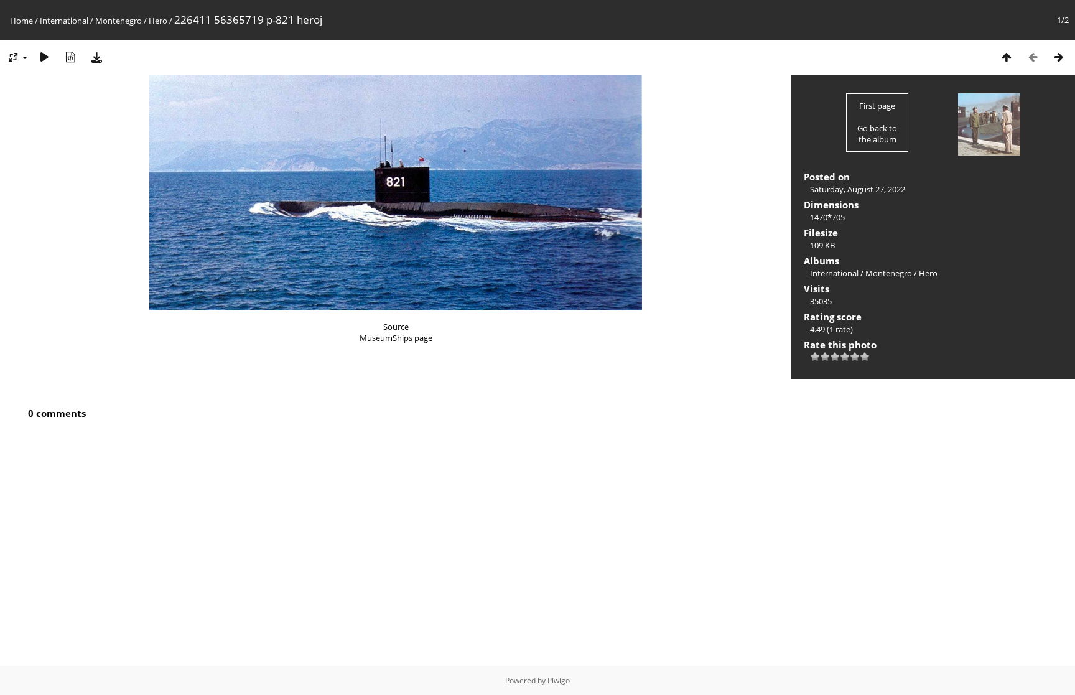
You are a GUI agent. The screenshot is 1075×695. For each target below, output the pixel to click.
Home (21, 20)
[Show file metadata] (70, 57)
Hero (158, 20)
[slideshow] (44, 57)
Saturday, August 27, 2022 (857, 189)
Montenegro (118, 20)
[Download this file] (96, 57)
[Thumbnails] (1007, 57)
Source (396, 326)
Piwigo (558, 680)
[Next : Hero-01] (1059, 57)
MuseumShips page (396, 337)
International (64, 20)
